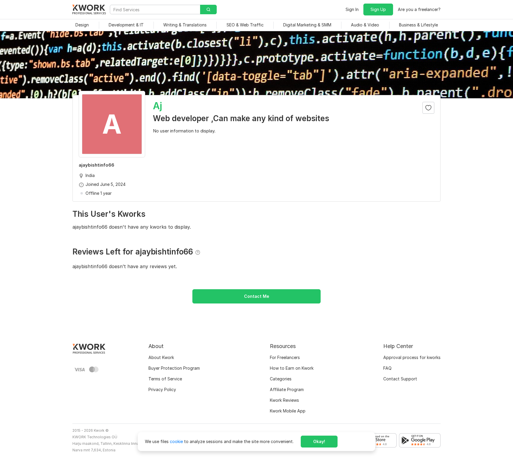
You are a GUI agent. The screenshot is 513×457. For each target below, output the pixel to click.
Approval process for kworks (412, 357)
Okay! (319, 441)
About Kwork (161, 357)
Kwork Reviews (284, 400)
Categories (281, 378)
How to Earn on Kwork (292, 368)
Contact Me (256, 296)
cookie (176, 441)
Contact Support (400, 378)
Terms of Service (165, 378)
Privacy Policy (162, 389)
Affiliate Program (287, 389)
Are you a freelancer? (419, 9)
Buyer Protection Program (174, 368)
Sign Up (378, 9)
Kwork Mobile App (287, 410)
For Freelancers (285, 357)
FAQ (387, 368)
